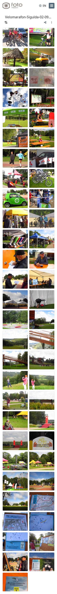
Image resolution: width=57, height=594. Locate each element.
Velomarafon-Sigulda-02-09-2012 (28, 17)
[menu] (51, 6)
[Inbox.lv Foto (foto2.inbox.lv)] (15, 6)
